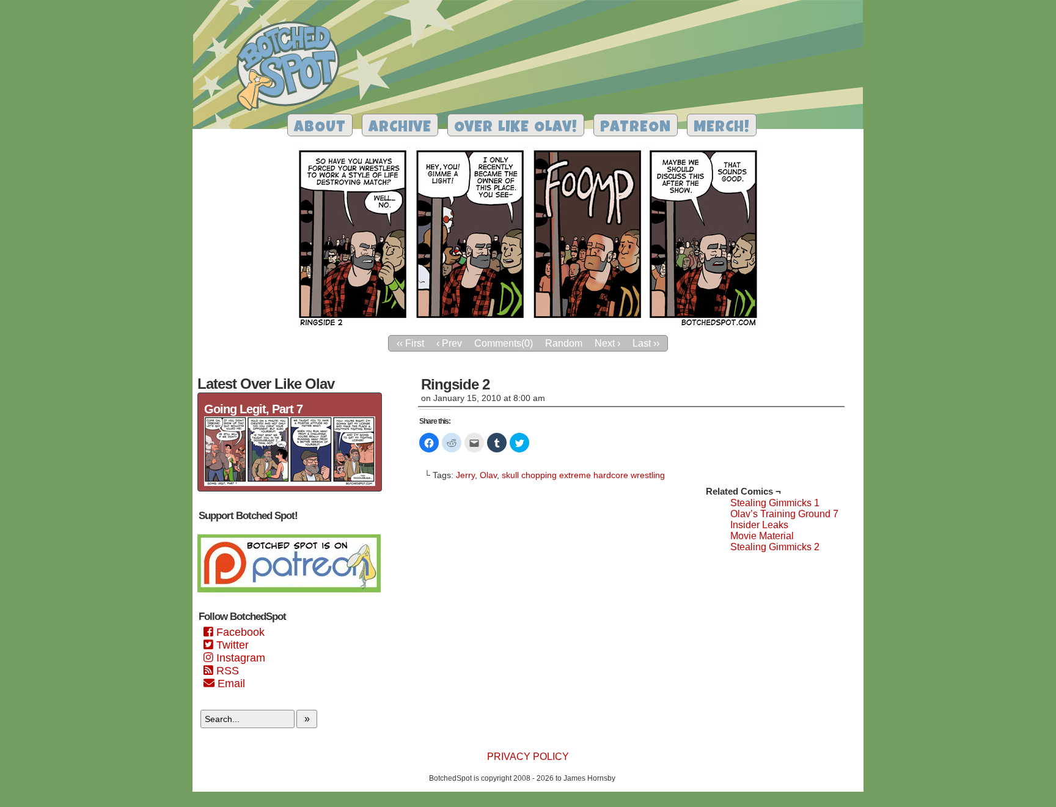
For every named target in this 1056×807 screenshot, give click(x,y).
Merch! (722, 128)
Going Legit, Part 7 (253, 409)
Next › (607, 343)
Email (230, 683)
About (320, 128)
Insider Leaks (759, 525)
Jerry (465, 475)
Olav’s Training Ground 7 (784, 514)
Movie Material (762, 536)
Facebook (239, 632)
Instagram (239, 658)
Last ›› (645, 343)
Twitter (231, 645)
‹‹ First (410, 343)
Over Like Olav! (516, 128)
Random (563, 343)
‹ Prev (449, 343)
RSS (226, 671)
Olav (488, 475)
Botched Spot (292, 68)
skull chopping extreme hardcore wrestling (583, 475)
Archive (400, 128)
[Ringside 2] (528, 325)
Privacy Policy (528, 756)
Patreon (635, 128)
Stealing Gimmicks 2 (775, 547)
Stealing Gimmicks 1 (775, 503)
